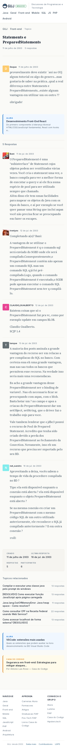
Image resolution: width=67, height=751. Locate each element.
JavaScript (8, 722)
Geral (13, 12)
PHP (55, 12)
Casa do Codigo (55, 717)
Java (5, 12)
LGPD (57, 744)
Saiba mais (31, 744)
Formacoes (27, 705)
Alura (50, 705)
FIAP (49, 713)
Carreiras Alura (29, 701)
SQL (43, 12)
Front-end (16, 29)
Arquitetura (8, 734)
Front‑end (24, 12)
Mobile (36, 12)
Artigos (25, 709)
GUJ (5, 29)
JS (49, 12)
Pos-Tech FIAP (29, 718)
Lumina (51, 709)
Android (7, 18)
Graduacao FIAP (30, 714)
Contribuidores (46, 744)
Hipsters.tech (54, 721)
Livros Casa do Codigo (29, 724)
